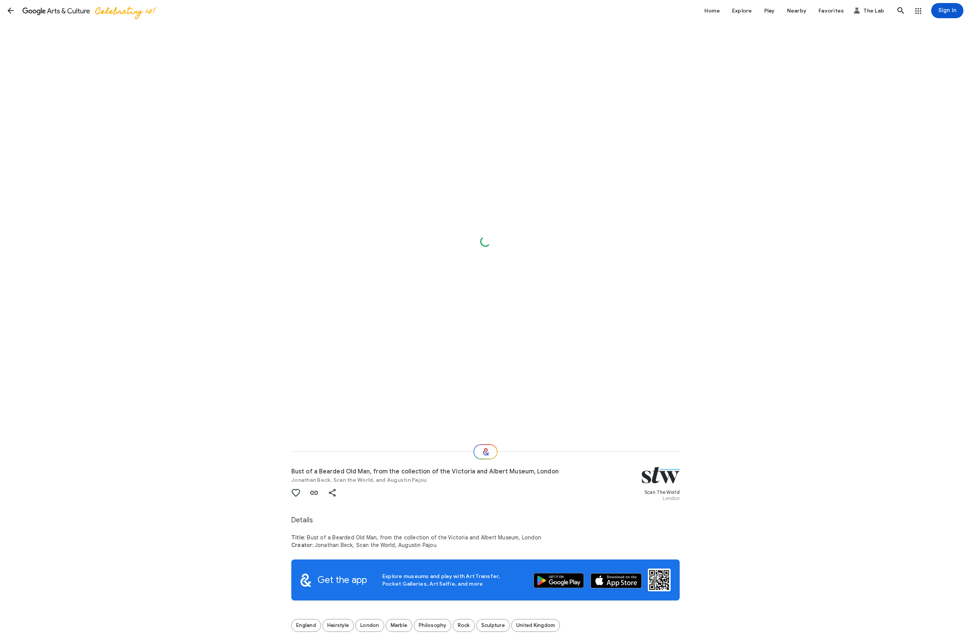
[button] (11, 11)
